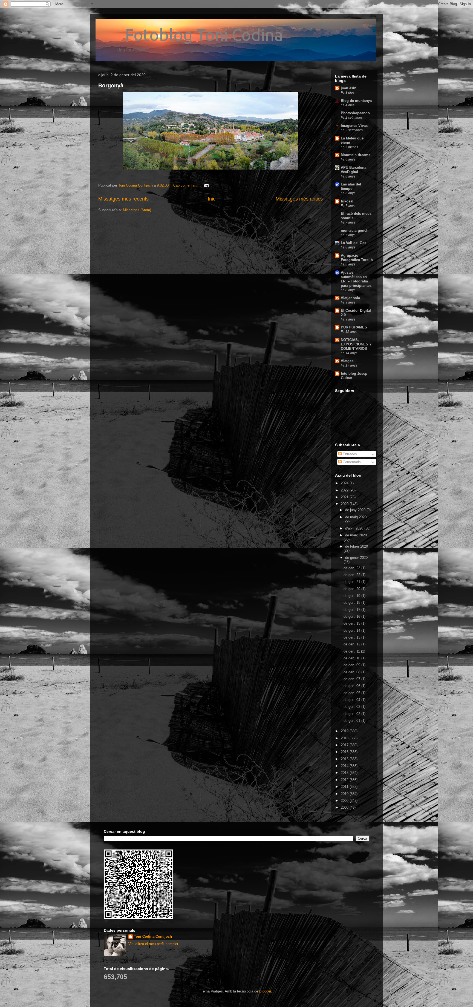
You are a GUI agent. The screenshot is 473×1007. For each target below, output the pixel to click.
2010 (345, 794)
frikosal (347, 201)
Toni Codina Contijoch (153, 936)
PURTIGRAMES (354, 327)
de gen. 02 (352, 714)
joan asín (348, 88)
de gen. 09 (352, 665)
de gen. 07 (352, 679)
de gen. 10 (352, 658)
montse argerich (354, 230)
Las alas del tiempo (351, 186)
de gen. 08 (352, 672)
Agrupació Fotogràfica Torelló (357, 257)
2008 (345, 807)
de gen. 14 (352, 630)
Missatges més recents (123, 199)
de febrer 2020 (356, 546)
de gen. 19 (352, 596)
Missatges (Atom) (137, 210)
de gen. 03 (352, 707)
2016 (345, 752)
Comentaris (351, 462)
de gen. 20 (352, 589)
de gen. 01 (352, 721)
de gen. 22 (352, 575)
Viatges (347, 361)
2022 (345, 490)
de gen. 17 (352, 610)
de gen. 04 (352, 700)
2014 (345, 766)
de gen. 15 (352, 623)
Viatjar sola (350, 298)
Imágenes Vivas (354, 126)
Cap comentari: (185, 185)
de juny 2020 (356, 510)
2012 (345, 780)
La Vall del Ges (353, 243)
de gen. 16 (352, 616)
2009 (345, 801)
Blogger (265, 991)
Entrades (349, 454)
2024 (345, 483)
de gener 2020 (356, 558)
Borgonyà (110, 85)
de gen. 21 (352, 582)
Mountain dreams (355, 155)
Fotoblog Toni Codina (190, 34)
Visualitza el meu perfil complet (153, 944)
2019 (345, 731)
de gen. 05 (352, 693)
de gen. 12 (352, 644)
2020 (345, 504)
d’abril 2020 (354, 528)
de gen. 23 (352, 568)
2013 (345, 773)
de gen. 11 (352, 651)
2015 (345, 759)
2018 (345, 738)
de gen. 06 (352, 686)
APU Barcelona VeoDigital (353, 169)
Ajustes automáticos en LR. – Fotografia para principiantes (356, 279)
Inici (212, 199)
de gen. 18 (352, 602)
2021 (345, 497)
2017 (345, 745)
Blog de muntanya (356, 101)
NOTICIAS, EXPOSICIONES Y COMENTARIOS (356, 344)
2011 (345, 787)
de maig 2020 (356, 517)
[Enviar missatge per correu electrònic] (206, 185)
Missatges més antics (299, 199)
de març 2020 (356, 535)
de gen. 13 (352, 637)
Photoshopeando (355, 113)
